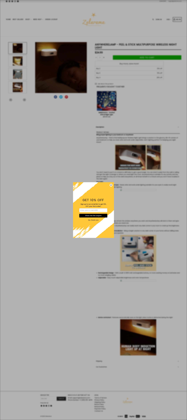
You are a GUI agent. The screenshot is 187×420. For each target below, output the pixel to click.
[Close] (111, 185)
